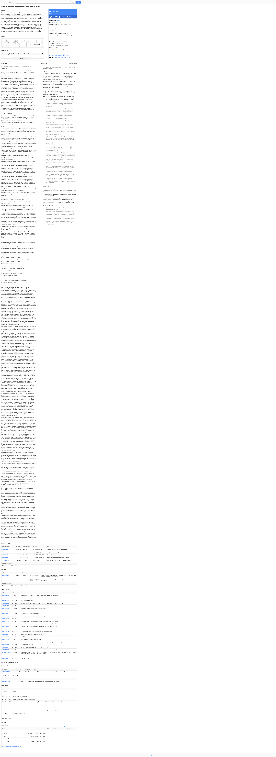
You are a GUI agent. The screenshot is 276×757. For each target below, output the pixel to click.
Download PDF (54, 16)
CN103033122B (5, 656)
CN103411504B (5, 600)
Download (67, 726)
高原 (54, 22)
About (121, 755)
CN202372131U (5, 557)
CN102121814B (5, 639)
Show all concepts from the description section (12, 746)
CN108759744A (5, 575)
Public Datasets (136, 755)
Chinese (58, 20)
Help (155, 755)
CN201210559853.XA (6, 671)
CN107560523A (5, 644)
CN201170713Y (5, 618)
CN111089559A (5, 626)
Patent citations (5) (55, 54)
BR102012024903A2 (6, 652)
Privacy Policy (149, 755)
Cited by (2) (62, 54)
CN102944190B (5, 636)
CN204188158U (5, 629)
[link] (4, 731)
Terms (143, 755)
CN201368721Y (5, 552)
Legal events (67, 54)
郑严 (56, 22)
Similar (70, 16)
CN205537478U (5, 658)
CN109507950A (5, 579)
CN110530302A (5, 608)
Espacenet (57, 57)
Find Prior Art (63, 16)
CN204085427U (5, 613)
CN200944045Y (5, 549)
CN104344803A (5, 634)
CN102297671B (5, 621)
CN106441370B (5, 605)
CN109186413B (5, 598)
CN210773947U (5, 611)
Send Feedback (128, 755)
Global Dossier (63, 57)
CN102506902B (5, 649)
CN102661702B (5, 616)
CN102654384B (5, 642)
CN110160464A (5, 631)
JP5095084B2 (5, 560)
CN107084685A (5, 647)
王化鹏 (59, 22)
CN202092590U (5, 554)
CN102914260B (5, 595)
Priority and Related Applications (61, 55)
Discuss (68, 57)
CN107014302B (5, 603)
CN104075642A (5, 623)
